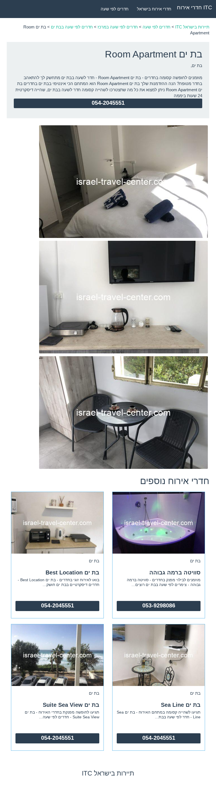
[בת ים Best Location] (57, 522)
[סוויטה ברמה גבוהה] (158, 522)
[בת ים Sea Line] (158, 654)
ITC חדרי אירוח (194, 7)
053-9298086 (158, 605)
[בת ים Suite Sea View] (57, 654)
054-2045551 (108, 103)
